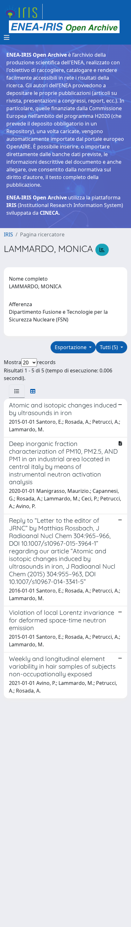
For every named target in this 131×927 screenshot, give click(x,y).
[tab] (17, 391)
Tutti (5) (109, 347)
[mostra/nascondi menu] (7, 37)
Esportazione (71, 347)
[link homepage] (23, 11)
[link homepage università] (64, 26)
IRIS (8, 234)
